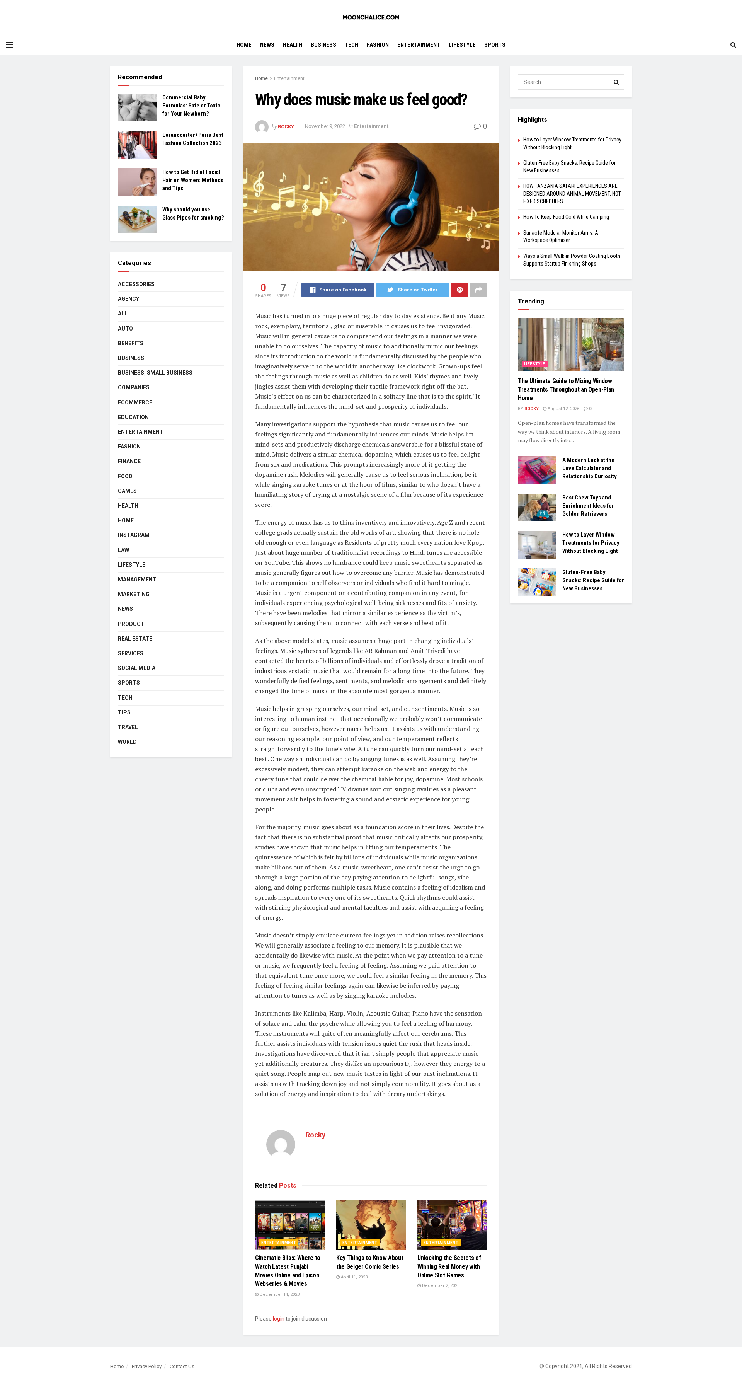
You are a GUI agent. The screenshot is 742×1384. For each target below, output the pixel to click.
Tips (124, 712)
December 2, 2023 (440, 1285)
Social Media (136, 668)
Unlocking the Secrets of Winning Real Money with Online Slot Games (449, 1266)
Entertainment (418, 44)
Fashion (378, 44)
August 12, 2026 (562, 408)
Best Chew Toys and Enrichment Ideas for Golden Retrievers (588, 505)
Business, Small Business (155, 373)
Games (127, 491)
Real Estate (135, 639)
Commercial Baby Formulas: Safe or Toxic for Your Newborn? (191, 105)
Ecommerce (135, 402)
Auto (125, 329)
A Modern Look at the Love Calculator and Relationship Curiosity (589, 468)
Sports (494, 44)
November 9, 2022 (325, 126)
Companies (134, 387)
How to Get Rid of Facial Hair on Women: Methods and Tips (192, 180)
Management (137, 579)
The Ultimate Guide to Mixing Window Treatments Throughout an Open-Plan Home (566, 389)
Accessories (136, 284)
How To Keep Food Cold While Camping (566, 217)
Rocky (286, 126)
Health (292, 44)
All (123, 313)
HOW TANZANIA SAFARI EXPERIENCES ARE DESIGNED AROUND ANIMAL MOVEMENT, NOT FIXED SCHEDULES (572, 193)
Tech (351, 44)
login (278, 1319)
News (267, 44)
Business (323, 44)
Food (125, 476)
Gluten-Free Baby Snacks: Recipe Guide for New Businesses (593, 580)
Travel (128, 727)
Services (130, 653)
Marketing (134, 594)
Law (123, 550)
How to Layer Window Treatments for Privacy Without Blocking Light (590, 542)
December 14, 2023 (279, 1294)
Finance (129, 461)
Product (131, 624)
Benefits (130, 343)
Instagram (134, 535)
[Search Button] (616, 82)
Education (133, 417)
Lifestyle (462, 44)
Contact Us (182, 1366)
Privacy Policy (147, 1366)
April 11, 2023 (354, 1277)
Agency (128, 299)
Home (244, 44)
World (127, 742)
